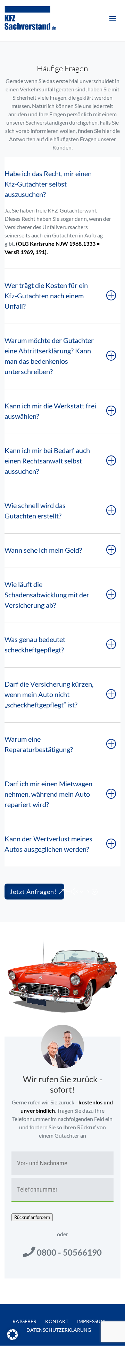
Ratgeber (24, 1321)
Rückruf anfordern (32, 1217)
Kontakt (56, 1321)
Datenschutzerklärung (58, 1330)
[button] (12, 1334)
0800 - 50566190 (69, 1252)
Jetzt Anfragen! (33, 891)
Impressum (91, 1321)
